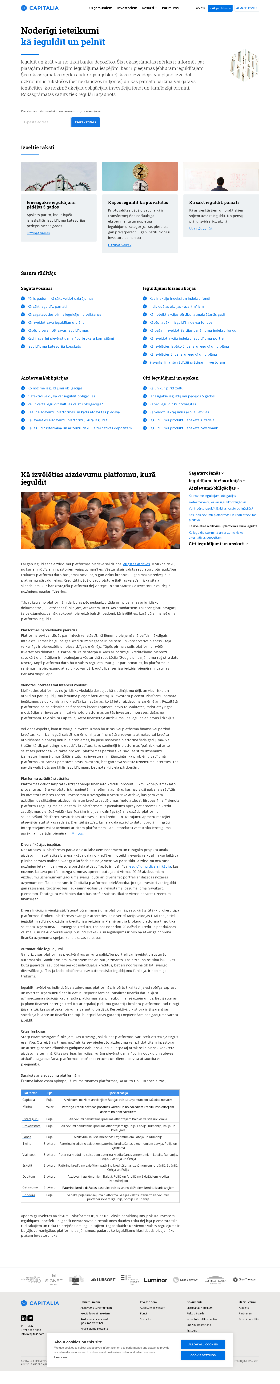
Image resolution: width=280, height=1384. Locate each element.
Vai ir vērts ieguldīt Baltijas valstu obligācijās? (65, 404)
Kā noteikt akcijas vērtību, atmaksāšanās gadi (187, 314)
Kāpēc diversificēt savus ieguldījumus (58, 330)
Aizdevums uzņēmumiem (96, 1307)
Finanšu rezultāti (249, 1319)
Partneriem (246, 1313)
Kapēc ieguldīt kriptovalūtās (173, 404)
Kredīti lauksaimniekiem (95, 1313)
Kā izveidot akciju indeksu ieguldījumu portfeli (188, 338)
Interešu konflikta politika (202, 1319)
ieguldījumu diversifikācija (149, 866)
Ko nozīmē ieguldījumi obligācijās (55, 388)
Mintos (77, 833)
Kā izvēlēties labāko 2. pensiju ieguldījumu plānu (189, 346)
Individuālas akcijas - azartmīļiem (177, 306)
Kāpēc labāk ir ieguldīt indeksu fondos (181, 322)
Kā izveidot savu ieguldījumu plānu (56, 322)
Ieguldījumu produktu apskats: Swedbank (184, 428)
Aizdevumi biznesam (152, 1307)
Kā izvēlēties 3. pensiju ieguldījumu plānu (183, 354)
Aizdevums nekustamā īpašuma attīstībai (94, 1321)
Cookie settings (203, 1355)
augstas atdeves (136, 564)
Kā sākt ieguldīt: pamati (47, 306)
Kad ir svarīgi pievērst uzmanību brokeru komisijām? (71, 338)
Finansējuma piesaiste (94, 1328)
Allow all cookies (203, 1344)
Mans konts (248, 8)
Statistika (145, 1319)
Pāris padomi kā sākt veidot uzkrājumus (61, 298)
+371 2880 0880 (31, 1330)
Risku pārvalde (195, 1313)
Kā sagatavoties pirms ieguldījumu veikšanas (64, 314)
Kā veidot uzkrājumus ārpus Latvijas (179, 412)
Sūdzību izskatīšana (199, 1325)
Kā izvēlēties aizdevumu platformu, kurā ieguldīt (67, 420)
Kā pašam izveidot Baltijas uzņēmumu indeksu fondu (193, 330)
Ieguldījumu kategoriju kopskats (54, 346)
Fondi (143, 1313)
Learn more (60, 1357)
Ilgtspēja (192, 1330)
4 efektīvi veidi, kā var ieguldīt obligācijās (61, 396)
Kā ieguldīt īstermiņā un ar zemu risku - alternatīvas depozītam (80, 428)
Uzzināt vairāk (38, 233)
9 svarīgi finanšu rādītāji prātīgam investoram (187, 362)
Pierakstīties (85, 122)
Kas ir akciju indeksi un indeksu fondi (180, 298)
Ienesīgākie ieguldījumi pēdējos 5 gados (182, 396)
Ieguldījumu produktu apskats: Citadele (182, 420)
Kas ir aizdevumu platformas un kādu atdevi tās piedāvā (74, 412)
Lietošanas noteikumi (200, 1307)
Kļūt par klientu (220, 8)
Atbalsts (244, 1307)
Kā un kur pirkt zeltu (166, 388)
